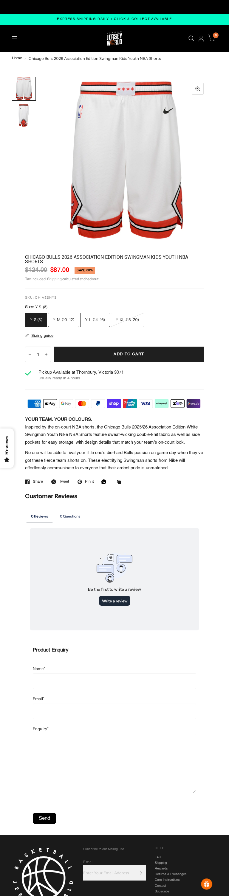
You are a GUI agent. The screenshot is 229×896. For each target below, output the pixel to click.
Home (17, 58)
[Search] (191, 38)
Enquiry (41, 728)
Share (38, 482)
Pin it (89, 482)
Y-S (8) (36, 319)
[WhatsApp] (105, 481)
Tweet (64, 482)
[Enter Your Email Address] (140, 873)
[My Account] (201, 38)
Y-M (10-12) (64, 319)
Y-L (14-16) (95, 319)
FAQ (158, 857)
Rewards (161, 868)
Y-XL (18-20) (127, 319)
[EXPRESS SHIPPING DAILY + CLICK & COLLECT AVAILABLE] (114, 19)
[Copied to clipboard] (120, 482)
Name (39, 668)
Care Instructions (167, 880)
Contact (160, 886)
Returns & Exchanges (171, 874)
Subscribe (162, 891)
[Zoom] (198, 89)
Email (39, 698)
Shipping (54, 279)
